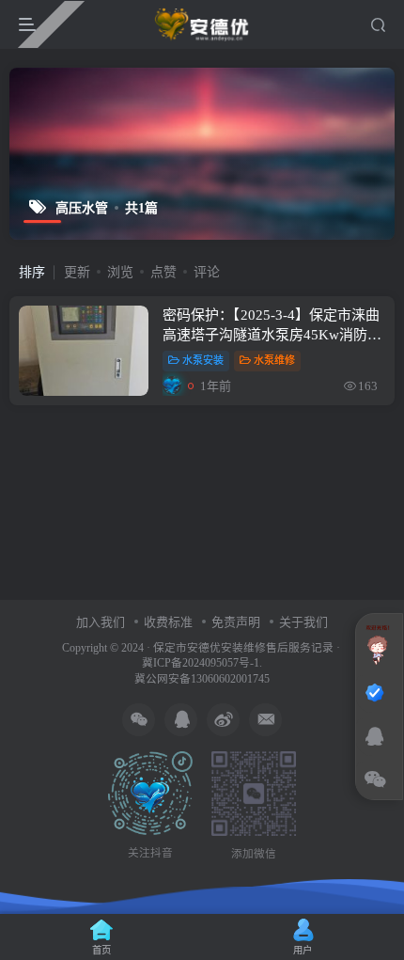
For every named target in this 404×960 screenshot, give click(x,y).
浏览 (120, 272)
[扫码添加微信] (375, 780)
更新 (77, 272)
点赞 (163, 272)
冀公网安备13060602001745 (202, 679)
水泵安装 (203, 360)
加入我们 (100, 622)
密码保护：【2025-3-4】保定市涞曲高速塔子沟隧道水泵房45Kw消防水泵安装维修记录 (272, 334)
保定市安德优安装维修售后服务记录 (243, 648)
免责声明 (235, 622)
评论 (207, 272)
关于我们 (303, 622)
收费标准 (168, 622)
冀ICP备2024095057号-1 (200, 663)
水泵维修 (274, 360)
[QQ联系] (375, 737)
